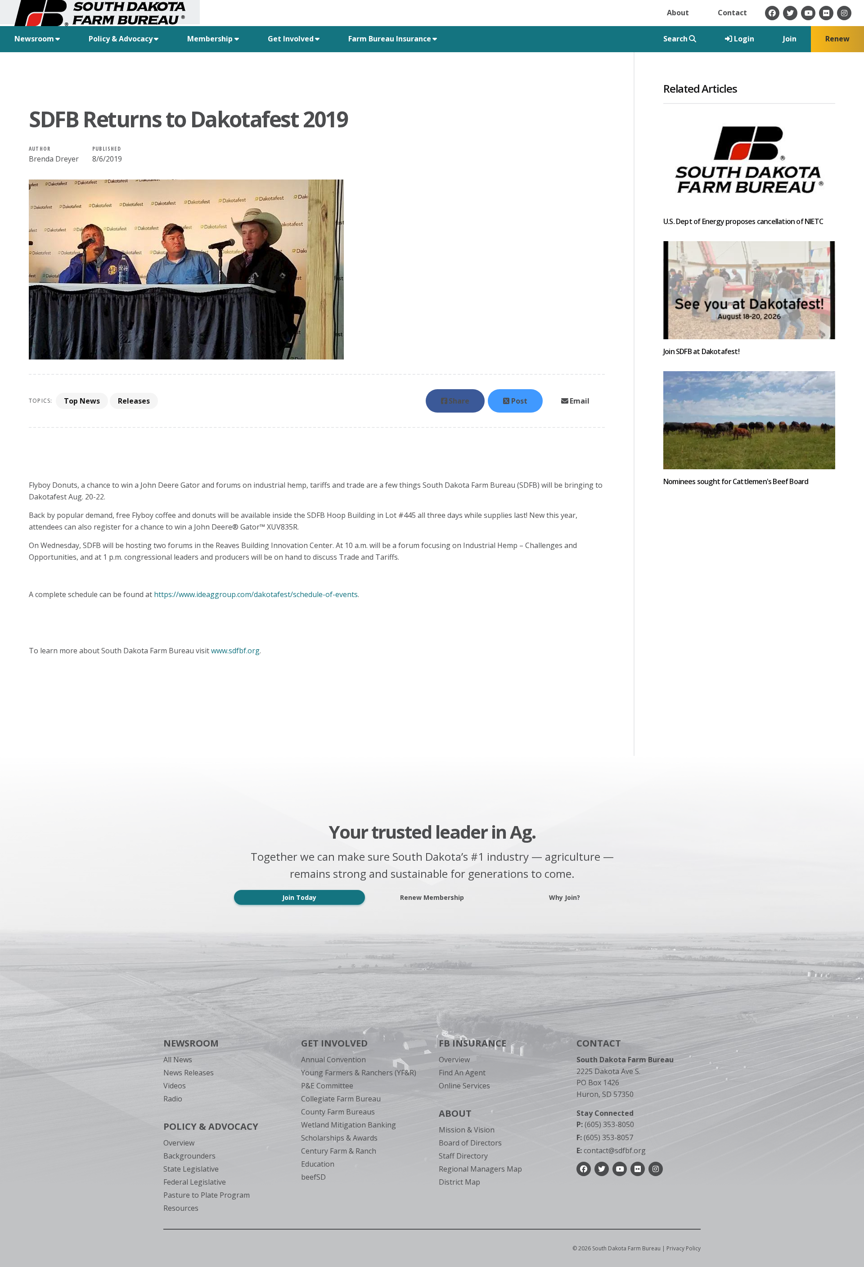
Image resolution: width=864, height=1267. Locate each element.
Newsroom (191, 1043)
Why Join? (564, 897)
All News (177, 1060)
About (678, 13)
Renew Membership (432, 897)
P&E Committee (327, 1086)
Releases (134, 401)
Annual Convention (333, 1060)
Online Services (464, 1086)
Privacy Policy (683, 1248)
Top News (82, 401)
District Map (459, 1182)
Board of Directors (470, 1143)
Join (789, 39)
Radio (172, 1099)
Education (317, 1164)
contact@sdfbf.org (611, 1150)
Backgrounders (189, 1156)
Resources (180, 1208)
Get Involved (334, 1043)
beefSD (313, 1177)
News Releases (188, 1073)
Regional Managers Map (480, 1169)
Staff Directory (463, 1156)
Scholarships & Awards (339, 1138)
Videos (174, 1086)
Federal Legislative (194, 1182)
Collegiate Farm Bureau (341, 1099)
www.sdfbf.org (235, 651)
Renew (837, 39)
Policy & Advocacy (210, 1126)
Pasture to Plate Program (206, 1195)
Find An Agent (462, 1073)
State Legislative (191, 1169)
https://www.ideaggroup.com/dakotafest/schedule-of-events (256, 594)
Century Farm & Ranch (338, 1151)
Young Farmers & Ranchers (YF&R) (358, 1073)
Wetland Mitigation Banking (348, 1125)
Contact (732, 13)
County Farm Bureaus (338, 1112)
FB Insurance (472, 1043)
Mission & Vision (467, 1130)
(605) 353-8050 (605, 1124)
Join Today (299, 897)
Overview (178, 1143)
